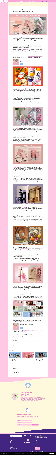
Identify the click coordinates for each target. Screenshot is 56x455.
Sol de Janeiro (38, 336)
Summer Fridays (27, 336)
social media (15, 338)
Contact (11, 440)
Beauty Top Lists (15, 340)
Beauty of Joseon (32, 336)
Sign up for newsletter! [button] (28, 442)
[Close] (55, 453)
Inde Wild (19, 338)
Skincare (14, 336)
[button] (46, 1)
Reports (11, 442)
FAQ (10, 441)
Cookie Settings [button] (41, 453)
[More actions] (42, 9)
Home (11, 439)
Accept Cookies (51, 453)
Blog (10, 443)
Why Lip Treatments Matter (27, 359)
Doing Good (12, 447)
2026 (22, 336)
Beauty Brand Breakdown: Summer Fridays (40, 360)
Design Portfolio (12, 444)
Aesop (23, 338)
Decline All (46, 453)
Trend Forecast (19, 336)
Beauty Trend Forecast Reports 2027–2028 (13, 360)
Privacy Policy (12, 445)
